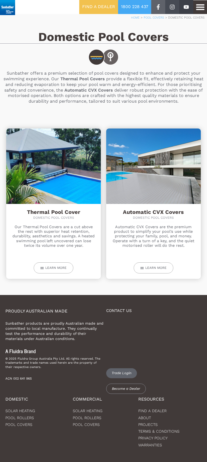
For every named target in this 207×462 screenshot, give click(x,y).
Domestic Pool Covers (53, 218)
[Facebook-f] (158, 7)
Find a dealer (152, 411)
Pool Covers (154, 17)
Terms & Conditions (159, 431)
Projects (148, 424)
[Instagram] (172, 7)
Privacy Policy (153, 438)
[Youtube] (186, 7)
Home (135, 17)
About (144, 418)
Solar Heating (87, 411)
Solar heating (20, 411)
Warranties (150, 445)
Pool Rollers (19, 418)
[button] (200, 7)
